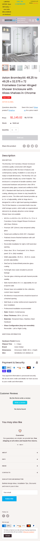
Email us (12, 110)
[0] (36, 20)
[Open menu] (3, 20)
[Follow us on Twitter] (7, 515)
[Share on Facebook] (24, 145)
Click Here (35, 3)
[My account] (33, 20)
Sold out (20, 138)
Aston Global (8, 102)
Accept (7, 535)
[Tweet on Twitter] (32, 145)
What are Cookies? (28, 532)
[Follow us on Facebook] (3, 515)
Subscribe (9, 499)
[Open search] (30, 20)
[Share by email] (36, 145)
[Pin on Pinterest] (28, 145)
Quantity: (5, 130)
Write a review (20, 402)
